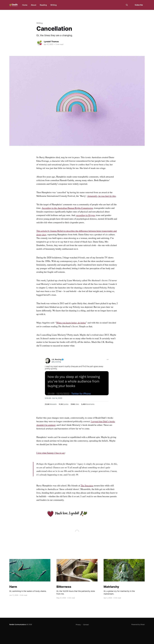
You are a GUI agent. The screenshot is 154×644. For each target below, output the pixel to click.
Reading (43, 5)
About (33, 5)
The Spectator (87, 485)
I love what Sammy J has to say (50, 452)
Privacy (78, 624)
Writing (53, 5)
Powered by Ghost (138, 624)
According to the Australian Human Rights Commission (67, 207)
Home (24, 5)
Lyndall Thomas (51, 41)
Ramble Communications (17, 624)
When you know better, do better (71, 322)
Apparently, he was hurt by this (101, 195)
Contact (86, 624)
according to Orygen (85, 215)
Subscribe (139, 5)
